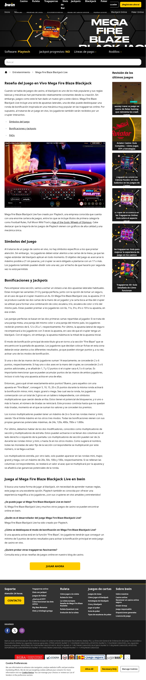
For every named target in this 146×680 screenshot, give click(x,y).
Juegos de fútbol (39, 596)
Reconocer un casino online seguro (127, 601)
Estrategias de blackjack (98, 601)
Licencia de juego (123, 616)
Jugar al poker (94, 608)
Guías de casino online (78, 12)
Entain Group (121, 606)
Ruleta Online (100, 12)
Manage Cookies (129, 669)
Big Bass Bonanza (39, 607)
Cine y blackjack (95, 604)
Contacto (14, 600)
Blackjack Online (119, 12)
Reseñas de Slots (35, 12)
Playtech (24, 52)
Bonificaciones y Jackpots (22, 128)
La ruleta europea (67, 601)
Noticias (18, 12)
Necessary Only (109, 669)
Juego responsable (123, 609)
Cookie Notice (28, 672)
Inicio (7, 12)
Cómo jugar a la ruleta (69, 594)
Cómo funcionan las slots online (43, 603)
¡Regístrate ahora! (130, 4)
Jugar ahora (55, 566)
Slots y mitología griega (42, 611)
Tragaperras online (40, 589)
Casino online (121, 597)
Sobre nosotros (122, 594)
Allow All (89, 669)
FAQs (12, 135)
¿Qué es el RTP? (39, 599)
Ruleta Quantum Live (69, 609)
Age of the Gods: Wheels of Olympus (72, 222)
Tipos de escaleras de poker (99, 614)
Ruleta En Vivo (66, 597)
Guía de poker (94, 611)
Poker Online (137, 12)
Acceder (113, 4)
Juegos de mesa (94, 594)
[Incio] (6, 72)
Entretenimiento (55, 12)
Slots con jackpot (39, 592)
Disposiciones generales (126, 612)
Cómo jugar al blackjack (98, 597)
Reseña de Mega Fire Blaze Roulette (71, 604)
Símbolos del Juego (19, 121)
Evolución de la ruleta (69, 612)
